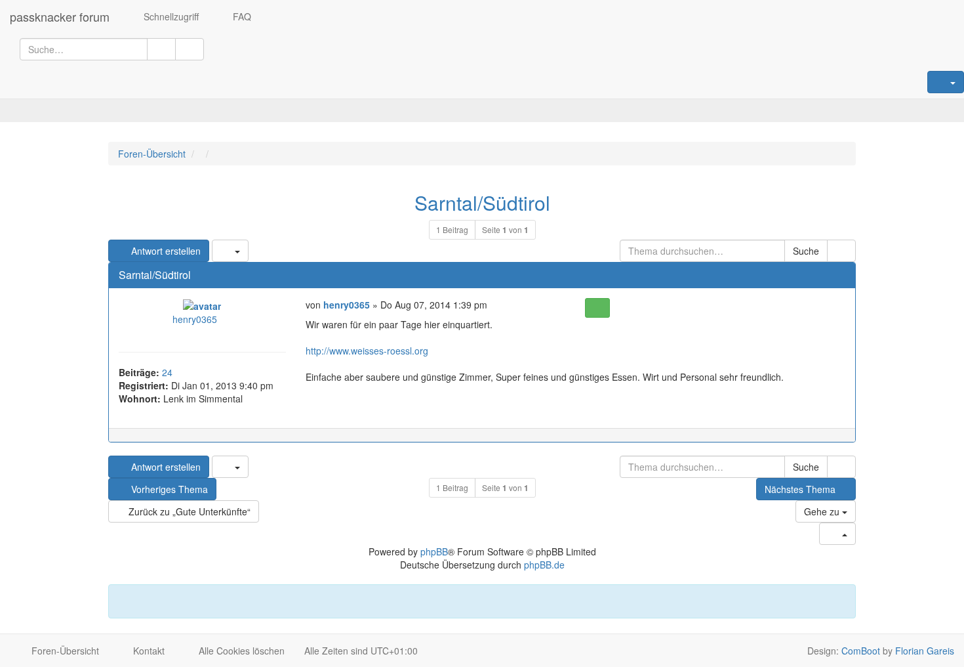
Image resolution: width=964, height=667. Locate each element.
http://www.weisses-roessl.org (367, 350)
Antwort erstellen (165, 250)
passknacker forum (60, 16)
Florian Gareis (924, 650)
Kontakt (148, 650)
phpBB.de (544, 564)
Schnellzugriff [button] (170, 16)
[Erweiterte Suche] (189, 49)
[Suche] (161, 49)
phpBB (434, 551)
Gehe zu (823, 511)
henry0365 (194, 319)
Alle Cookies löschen (240, 650)
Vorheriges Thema (168, 489)
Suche (806, 250)
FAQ (240, 16)
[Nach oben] (839, 441)
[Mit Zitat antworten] (597, 308)
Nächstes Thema (800, 489)
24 (167, 372)
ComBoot (860, 650)
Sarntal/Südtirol (482, 202)
